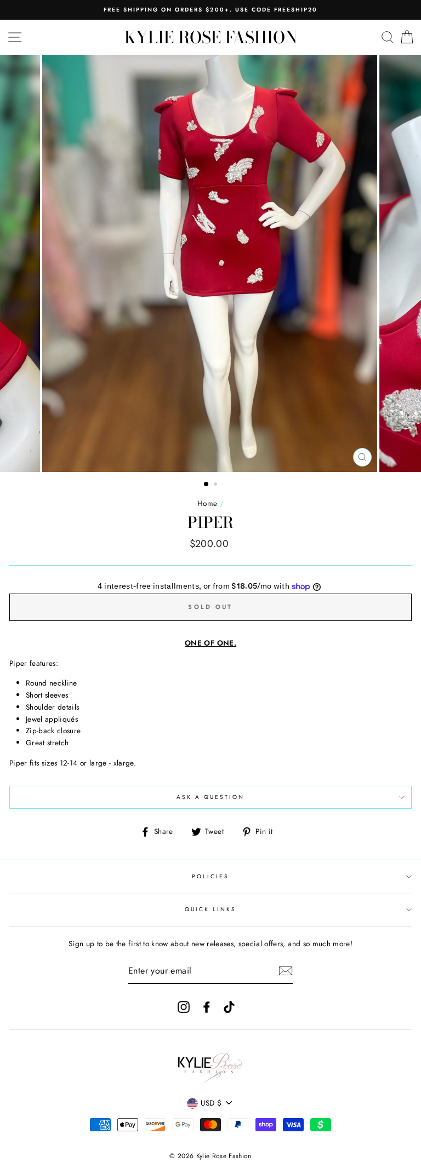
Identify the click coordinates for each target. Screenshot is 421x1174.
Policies (210, 876)
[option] (210, 9)
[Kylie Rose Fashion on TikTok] (229, 1006)
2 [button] (216, 485)
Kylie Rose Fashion (210, 37)
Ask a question (211, 797)
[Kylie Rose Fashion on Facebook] (207, 1006)
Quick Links (211, 909)
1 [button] (206, 484)
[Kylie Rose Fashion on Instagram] (184, 1006)
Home (207, 503)
